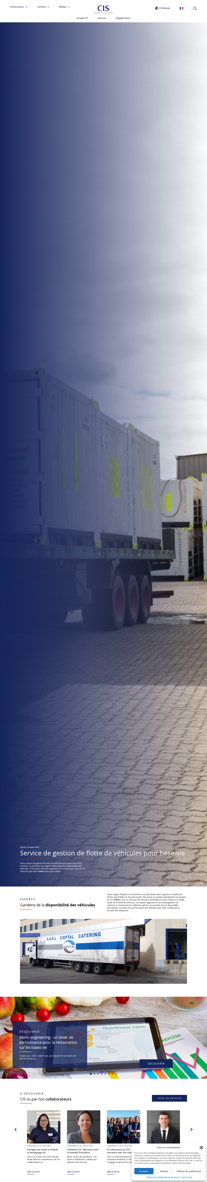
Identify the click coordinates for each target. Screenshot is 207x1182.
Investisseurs (17, 6)
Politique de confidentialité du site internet (163, 1177)
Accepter (143, 1171)
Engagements (123, 18)
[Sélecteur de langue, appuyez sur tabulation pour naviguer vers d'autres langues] (181, 8)
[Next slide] (191, 1129)
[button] (201, 1147)
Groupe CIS (82, 18)
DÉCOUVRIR (156, 1063)
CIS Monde (164, 8)
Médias (62, 6)
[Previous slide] (15, 1129)
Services (102, 18)
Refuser (164, 1171)
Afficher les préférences (189, 1171)
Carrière (41, 6)
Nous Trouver (186, 1177)
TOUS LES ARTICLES (169, 1098)
